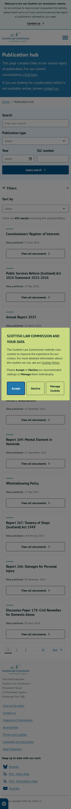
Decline (35, 388)
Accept (16, 388)
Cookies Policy (50, 362)
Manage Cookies (55, 388)
